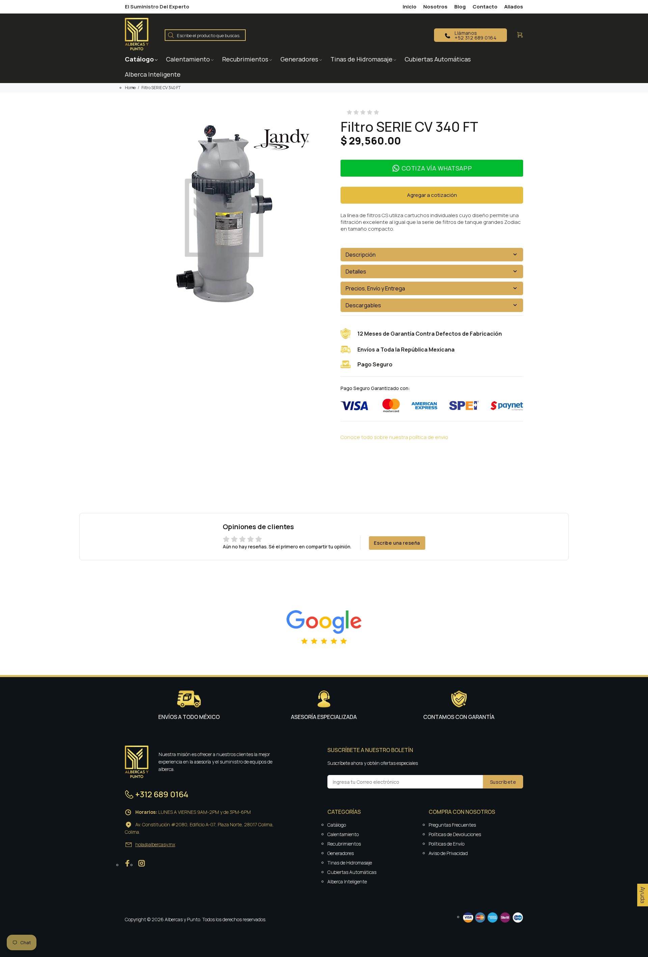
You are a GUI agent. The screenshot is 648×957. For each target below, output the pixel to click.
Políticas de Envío (446, 843)
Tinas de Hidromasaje (349, 862)
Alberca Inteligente (347, 881)
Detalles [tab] (356, 271)
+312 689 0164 (161, 794)
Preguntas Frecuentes (452, 825)
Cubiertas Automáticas (351, 872)
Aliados (513, 6)
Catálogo (336, 825)
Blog (460, 6)
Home (130, 87)
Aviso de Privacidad (448, 853)
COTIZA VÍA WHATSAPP (437, 168)
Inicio (409, 6)
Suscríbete (503, 782)
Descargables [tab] (363, 305)
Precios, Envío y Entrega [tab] (375, 288)
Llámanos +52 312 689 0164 (475, 35)
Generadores (340, 853)
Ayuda (643, 895)
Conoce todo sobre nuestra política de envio (394, 437)
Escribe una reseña (397, 543)
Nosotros (435, 6)
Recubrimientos (344, 843)
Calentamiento (343, 834)
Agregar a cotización (432, 195)
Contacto (485, 6)
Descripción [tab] (361, 254)
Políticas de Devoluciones (455, 834)
